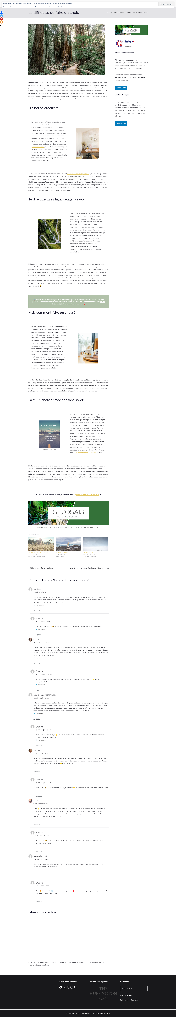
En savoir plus (121, 123)
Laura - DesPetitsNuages (46, 695)
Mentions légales (126, 995)
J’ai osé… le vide (88, 552)
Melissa (37, 589)
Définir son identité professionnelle (42, 568)
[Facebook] (1, 12)
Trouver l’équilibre (62, 552)
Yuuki (36, 800)
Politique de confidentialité (129, 1000)
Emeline (39, 618)
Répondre (37, 610)
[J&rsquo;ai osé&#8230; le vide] (95, 544)
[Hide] (1, 25)
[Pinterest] (1, 18)
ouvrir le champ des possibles (78, 174)
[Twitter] (1, 15)
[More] (1, 22)
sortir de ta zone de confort (86, 453)
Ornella (37, 639)
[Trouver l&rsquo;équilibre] (68, 544)
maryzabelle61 (41, 856)
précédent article (37, 147)
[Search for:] (134, 988)
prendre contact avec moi (87, 495)
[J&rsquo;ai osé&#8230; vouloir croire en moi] (41, 544)
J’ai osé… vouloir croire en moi (38, 552)
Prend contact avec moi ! (73, 304)
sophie (37, 750)
